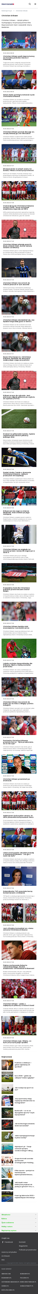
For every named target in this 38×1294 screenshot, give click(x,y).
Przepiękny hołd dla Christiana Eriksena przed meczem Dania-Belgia (16, 589)
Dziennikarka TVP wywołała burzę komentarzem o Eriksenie (17, 892)
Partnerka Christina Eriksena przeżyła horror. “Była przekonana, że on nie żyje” (18, 742)
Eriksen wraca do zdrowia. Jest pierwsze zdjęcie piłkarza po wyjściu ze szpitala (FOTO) (19, 397)
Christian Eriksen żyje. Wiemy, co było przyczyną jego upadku (17, 1041)
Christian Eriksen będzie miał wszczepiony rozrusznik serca (16, 627)
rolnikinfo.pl (6, 1278)
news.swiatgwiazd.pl (28, 1282)
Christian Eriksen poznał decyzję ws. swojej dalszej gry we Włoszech (19, 132)
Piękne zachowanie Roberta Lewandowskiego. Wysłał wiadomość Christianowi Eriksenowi (18, 967)
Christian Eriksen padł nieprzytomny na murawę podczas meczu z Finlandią (19, 58)
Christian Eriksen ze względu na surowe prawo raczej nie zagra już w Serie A (19, 551)
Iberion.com (6, 1274)
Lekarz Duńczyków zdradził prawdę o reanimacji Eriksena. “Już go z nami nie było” (18, 854)
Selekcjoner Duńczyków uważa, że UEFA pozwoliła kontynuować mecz (18, 816)
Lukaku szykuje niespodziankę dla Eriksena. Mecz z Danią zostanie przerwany (17, 665)
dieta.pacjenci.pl (8, 1290)
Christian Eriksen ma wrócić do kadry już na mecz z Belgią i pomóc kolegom (18, 703)
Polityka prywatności (27, 1250)
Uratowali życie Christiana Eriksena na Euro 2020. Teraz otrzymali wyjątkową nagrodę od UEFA (18, 207)
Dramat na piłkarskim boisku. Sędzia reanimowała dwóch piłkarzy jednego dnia (19, 435)
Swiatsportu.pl (7, 11)
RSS (3, 1260)
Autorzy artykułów (9, 1252)
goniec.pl (5, 1286)
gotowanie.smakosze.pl (10, 1282)
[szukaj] (30, 4)
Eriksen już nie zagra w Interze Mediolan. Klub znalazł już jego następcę (16, 512)
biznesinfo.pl (25, 1274)
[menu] (35, 4)
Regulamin (23, 1246)
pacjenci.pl (24, 1278)
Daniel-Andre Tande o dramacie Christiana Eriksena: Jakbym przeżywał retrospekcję (17, 474)
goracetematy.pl (26, 1286)
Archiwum (6, 1256)
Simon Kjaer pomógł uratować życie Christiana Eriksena (19, 95)
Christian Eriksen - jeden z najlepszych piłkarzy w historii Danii (18, 1004)
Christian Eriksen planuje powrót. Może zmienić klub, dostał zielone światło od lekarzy (17, 246)
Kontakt (22, 1242)
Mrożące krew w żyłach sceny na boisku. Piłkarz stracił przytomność (18, 169)
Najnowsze (7, 1057)
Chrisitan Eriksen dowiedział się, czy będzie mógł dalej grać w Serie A (18, 320)
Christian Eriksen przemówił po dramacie (16, 779)
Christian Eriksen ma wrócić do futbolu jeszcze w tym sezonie (16, 283)
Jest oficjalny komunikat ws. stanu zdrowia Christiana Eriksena (18, 929)
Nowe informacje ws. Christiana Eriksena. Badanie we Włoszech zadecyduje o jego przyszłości (17, 358)
